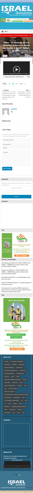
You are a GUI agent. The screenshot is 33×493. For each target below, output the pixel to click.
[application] (16, 68)
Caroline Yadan (19, 367)
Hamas (21, 382)
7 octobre (6, 361)
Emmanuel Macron (20, 373)
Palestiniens (6, 406)
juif (21, 400)
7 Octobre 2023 (8, 56)
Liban (9, 403)
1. (14, 76)
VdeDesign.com (28, 487)
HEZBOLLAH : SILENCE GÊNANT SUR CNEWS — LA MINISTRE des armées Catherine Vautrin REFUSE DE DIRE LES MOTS (15, 264)
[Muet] (26, 73)
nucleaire (15, 403)
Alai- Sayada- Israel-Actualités (17, 361)
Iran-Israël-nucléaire (13, 388)
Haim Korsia (14, 382)
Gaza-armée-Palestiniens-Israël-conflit (12, 379)
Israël (23, 397)
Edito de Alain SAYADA (9, 373)
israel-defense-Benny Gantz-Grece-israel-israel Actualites (16, 394)
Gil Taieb (24, 379)
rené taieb (20, 409)
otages (20, 403)
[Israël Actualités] (16, 10)
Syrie (13, 412)
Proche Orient (12, 409)
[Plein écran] (28, 73)
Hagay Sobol (7, 382)
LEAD (26, 400)
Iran (5, 388)
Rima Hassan (7, 412)
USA (23, 412)
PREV (5, 409)
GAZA (17, 376)
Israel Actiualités (7, 397)
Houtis (25, 385)
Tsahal (18, 412)
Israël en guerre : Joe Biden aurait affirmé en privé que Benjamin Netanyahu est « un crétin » (24, 93)
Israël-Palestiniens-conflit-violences (11, 400)
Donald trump (22, 370)
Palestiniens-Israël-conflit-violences (19, 406)
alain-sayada (7, 364)
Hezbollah (20, 385)
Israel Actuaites (16, 397)
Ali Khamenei (21, 364)
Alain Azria (14, 364)
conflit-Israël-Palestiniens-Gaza (10, 370)
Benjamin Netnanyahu (9, 367)
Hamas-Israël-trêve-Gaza (9, 385)
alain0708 (14, 109)
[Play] (4, 73)
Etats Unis (6, 376)
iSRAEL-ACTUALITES (9, 391)
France (12, 376)
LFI (5, 403)
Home (2, 56)
